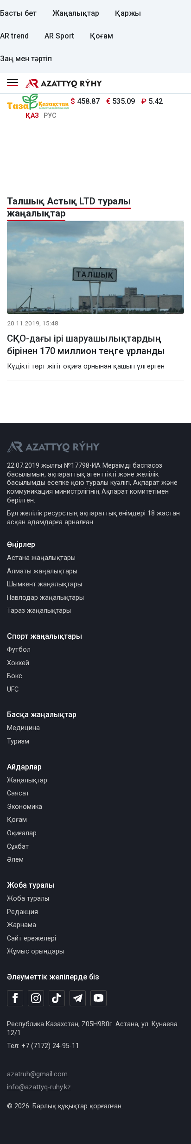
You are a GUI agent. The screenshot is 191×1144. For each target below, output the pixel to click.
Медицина (23, 728)
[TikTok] (57, 998)
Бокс (14, 676)
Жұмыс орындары (35, 951)
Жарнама (21, 925)
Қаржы (128, 13)
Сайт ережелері (31, 938)
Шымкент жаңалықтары (44, 584)
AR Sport (59, 36)
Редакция (22, 912)
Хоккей (18, 663)
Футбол (19, 650)
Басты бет (18, 13)
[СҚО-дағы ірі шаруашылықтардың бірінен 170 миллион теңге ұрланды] (95, 269)
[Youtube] (98, 998)
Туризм (18, 741)
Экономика (24, 807)
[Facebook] (15, 998)
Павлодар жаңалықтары (45, 598)
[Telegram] (78, 998)
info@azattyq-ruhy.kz (39, 1087)
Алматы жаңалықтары (42, 571)
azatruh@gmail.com (37, 1074)
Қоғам (101, 36)
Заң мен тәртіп (26, 58)
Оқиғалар (22, 833)
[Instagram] (36, 998)
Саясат (18, 793)
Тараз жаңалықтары (39, 611)
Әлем (15, 860)
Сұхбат (18, 847)
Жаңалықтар (75, 13)
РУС (50, 116)
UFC (13, 689)
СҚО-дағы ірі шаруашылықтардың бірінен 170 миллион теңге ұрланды (86, 344)
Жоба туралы (28, 898)
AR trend (14, 36)
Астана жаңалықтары (41, 558)
